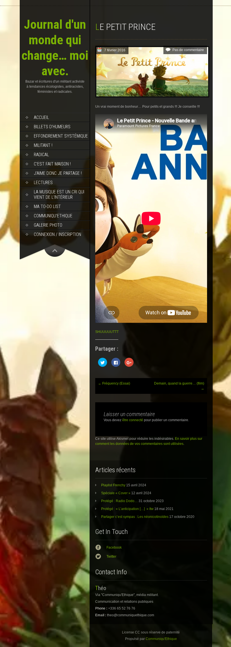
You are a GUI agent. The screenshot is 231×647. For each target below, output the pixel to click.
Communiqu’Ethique (53, 215)
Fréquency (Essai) (114, 383)
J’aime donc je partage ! (58, 173)
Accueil (41, 117)
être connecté (132, 420)
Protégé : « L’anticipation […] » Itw (127, 509)
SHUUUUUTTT (107, 332)
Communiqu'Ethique (161, 639)
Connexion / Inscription (57, 234)
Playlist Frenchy (113, 485)
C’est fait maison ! (52, 164)
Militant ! (43, 145)
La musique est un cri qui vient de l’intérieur (59, 194)
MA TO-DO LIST (47, 206)
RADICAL (41, 154)
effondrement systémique (61, 136)
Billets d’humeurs (52, 126)
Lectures (43, 182)
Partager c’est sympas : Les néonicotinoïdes (134, 517)
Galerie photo (48, 225)
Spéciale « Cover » (115, 493)
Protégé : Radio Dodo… (119, 501)
